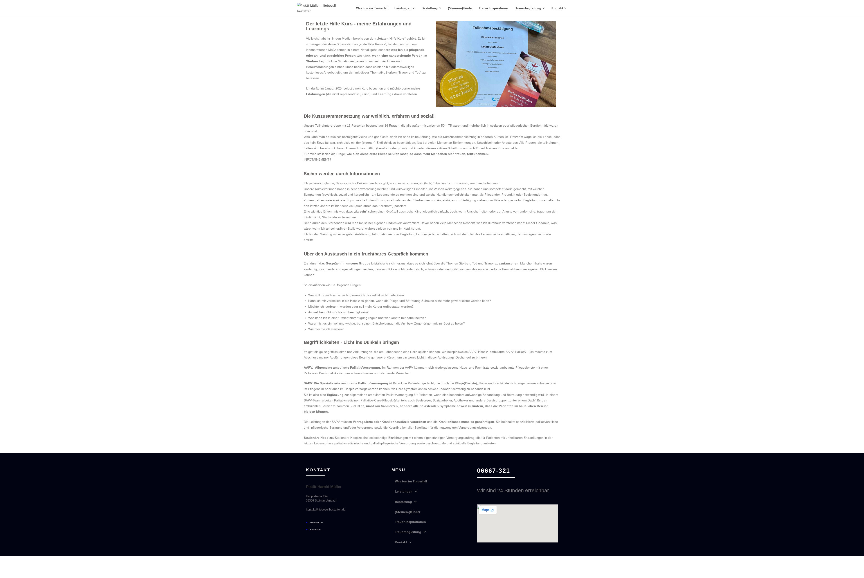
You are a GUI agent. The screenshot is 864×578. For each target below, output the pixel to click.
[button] (432, 491)
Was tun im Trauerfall (411, 481)
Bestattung (403, 502)
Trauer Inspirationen (410, 522)
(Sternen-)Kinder (407, 512)
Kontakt (401, 542)
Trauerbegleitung (408, 532)
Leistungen (403, 491)
